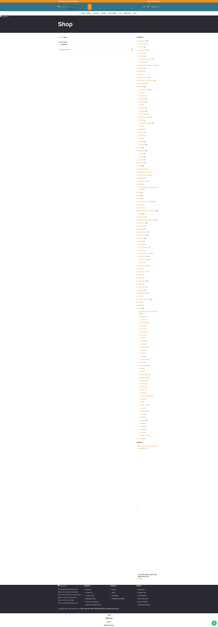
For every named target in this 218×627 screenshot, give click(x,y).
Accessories (141, 41)
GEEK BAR (144, 347)
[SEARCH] (90, 7)
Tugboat (140, 284)
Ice (139, 192)
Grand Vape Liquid (143, 175)
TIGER (143, 417)
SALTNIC (141, 238)
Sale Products (142, 595)
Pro (142, 402)
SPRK (140, 269)
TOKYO (141, 262)
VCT (139, 296)
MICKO (143, 384)
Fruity (139, 166)
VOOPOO (64, 44)
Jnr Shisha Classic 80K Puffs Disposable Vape (147, 575)
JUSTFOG (142, 108)
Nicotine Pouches (146, 396)
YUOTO (140, 438)
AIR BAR (143, 323)
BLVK (141, 241)
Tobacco (140, 278)
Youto (139, 308)
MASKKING (144, 377)
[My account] (144, 7)
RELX (143, 408)
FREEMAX (142, 96)
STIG (142, 414)
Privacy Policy (90, 595)
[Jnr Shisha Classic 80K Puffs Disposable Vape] (149, 509)
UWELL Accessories (145, 59)
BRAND (140, 86)
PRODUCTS (142, 223)
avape (140, 74)
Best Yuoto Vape (143, 598)
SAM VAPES (143, 256)
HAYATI (143, 353)
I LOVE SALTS (142, 181)
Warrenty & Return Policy (93, 604)
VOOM (143, 429)
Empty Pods (143, 50)
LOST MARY (145, 374)
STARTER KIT (142, 272)
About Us (88, 589)
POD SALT (141, 217)
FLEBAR (143, 341)
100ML (141, 153)
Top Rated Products (144, 604)
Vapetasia (141, 290)
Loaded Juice (142, 592)
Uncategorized (142, 287)
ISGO (141, 105)
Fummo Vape (142, 169)
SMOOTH (144, 411)
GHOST (143, 350)
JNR (142, 368)
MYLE (143, 387)
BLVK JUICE (142, 83)
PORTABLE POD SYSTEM (146, 220)
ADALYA (143, 316)
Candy (140, 147)
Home (60, 37)
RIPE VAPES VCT (145, 253)
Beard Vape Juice (143, 77)
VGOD (141, 141)
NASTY (141, 250)
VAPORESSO (142, 293)
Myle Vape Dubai (144, 117)
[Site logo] (62, 6)
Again (113, 592)
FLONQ (143, 344)
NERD (143, 393)
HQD (142, 356)
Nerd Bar (140, 208)
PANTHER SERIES (145, 123)
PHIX (141, 126)
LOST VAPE (143, 114)
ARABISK (144, 332)
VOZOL (140, 305)
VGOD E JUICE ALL (144, 299)
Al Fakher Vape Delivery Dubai (147, 65)
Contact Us (89, 592)
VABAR (141, 135)
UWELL (141, 132)
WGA (142, 432)
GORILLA (142, 102)
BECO (143, 335)
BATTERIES (143, 44)
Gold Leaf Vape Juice (144, 172)
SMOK (141, 56)
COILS (141, 47)
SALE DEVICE (142, 232)
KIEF (142, 371)
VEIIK (141, 138)
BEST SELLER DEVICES (146, 80)
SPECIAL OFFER (143, 265)
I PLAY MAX (144, 359)
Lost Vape (142, 53)
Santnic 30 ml (143, 259)
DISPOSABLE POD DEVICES (148, 311)
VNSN (140, 302)
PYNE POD (144, 405)
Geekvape (142, 99)
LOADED (142, 111)
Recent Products (143, 601)
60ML (141, 160)
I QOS (140, 184)
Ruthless (140, 229)
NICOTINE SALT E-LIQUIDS (146, 211)
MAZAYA (143, 380)
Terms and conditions (92, 601)
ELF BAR (141, 163)
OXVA (141, 120)
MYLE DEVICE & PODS (145, 201)
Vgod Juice (141, 589)
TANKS (140, 275)
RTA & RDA (141, 226)
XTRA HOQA (145, 435)
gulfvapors (141, 178)
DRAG (141, 92)
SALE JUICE (142, 235)
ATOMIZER (141, 71)
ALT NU (143, 329)
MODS (140, 198)
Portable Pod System (118, 598)
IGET (142, 362)
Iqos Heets (144, 365)
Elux (142, 338)
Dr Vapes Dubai (144, 89)
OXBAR (143, 399)
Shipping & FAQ (90, 598)
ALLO (142, 326)
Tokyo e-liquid (142, 281)
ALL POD (141, 68)
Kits (139, 195)
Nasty (139, 204)
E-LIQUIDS (141, 150)
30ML (141, 214)
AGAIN (143, 320)
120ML (141, 157)
